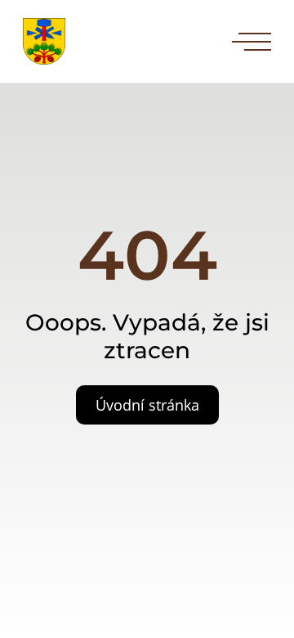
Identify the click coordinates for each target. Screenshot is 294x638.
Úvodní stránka (147, 405)
